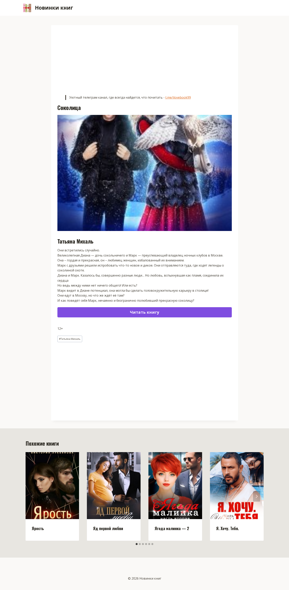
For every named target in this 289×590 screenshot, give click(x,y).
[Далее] (256, 496)
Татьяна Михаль (69, 339)
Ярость (38, 528)
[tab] (137, 544)
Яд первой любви (108, 528)
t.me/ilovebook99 (178, 97)
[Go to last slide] (32, 496)
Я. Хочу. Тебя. (227, 528)
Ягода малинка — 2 (172, 528)
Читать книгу (144, 312)
